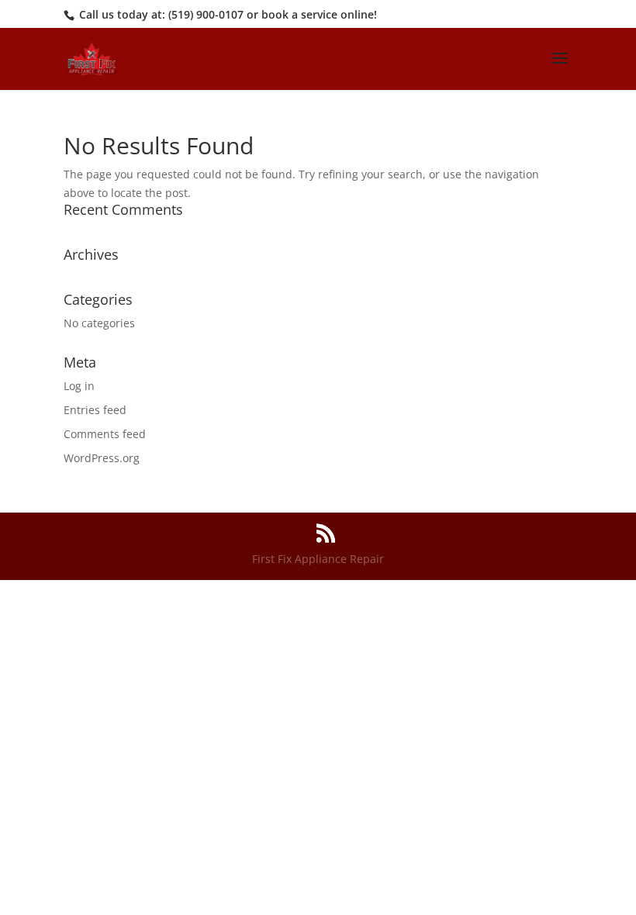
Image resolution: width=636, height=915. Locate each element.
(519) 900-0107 (206, 14)
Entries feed (95, 409)
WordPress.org (102, 458)
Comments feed (105, 433)
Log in (79, 385)
